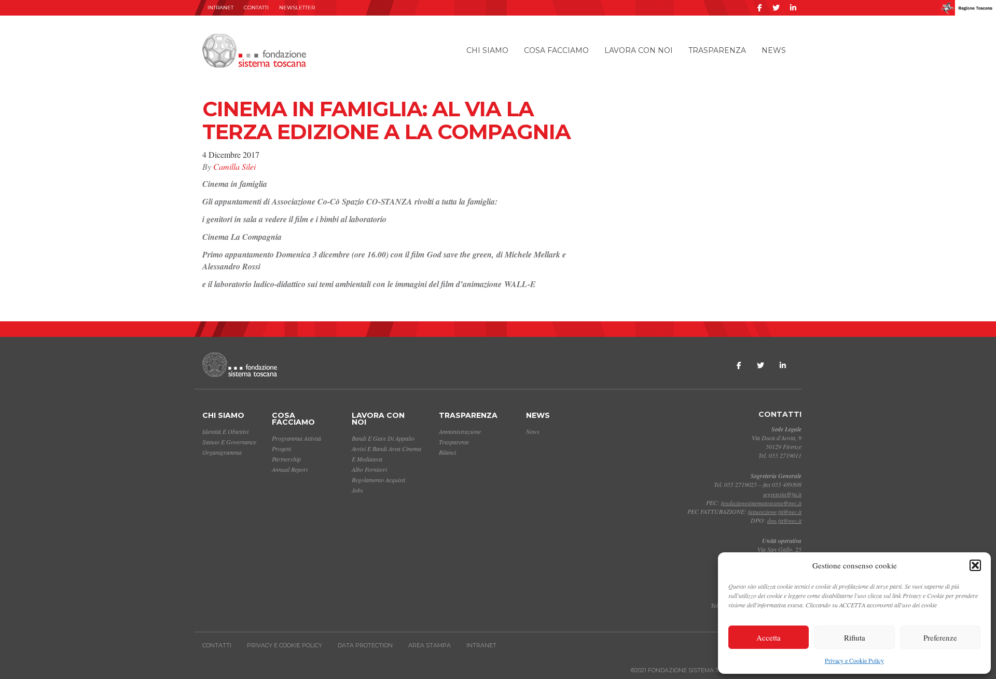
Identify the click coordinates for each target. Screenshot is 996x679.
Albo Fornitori (369, 469)
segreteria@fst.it (782, 494)
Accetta (768, 637)
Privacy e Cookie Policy (854, 660)
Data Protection (365, 645)
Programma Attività (296, 438)
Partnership (286, 459)
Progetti (281, 448)
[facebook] (759, 8)
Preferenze (940, 637)
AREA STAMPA (429, 645)
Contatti (256, 7)
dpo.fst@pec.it (784, 520)
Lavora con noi (638, 50)
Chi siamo (487, 50)
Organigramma (222, 452)
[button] (975, 565)
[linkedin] (793, 8)
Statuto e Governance (229, 442)
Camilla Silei (234, 166)
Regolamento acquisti (378, 480)
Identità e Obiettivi (225, 431)
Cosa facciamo (556, 50)
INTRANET (220, 7)
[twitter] (776, 8)
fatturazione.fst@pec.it (774, 511)
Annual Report (290, 469)
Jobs (357, 490)
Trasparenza (717, 50)
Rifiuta (854, 637)
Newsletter (297, 7)
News (774, 50)
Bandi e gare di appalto (383, 438)
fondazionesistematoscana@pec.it (761, 503)
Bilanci (447, 452)
